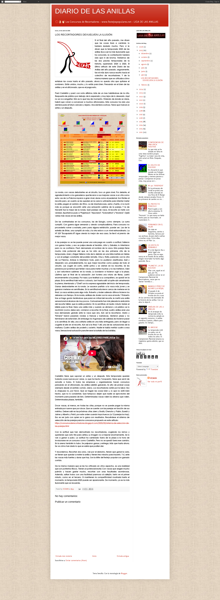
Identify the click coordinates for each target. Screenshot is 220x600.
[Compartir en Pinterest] (92, 489)
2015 (141, 121)
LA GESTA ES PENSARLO (153, 246)
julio (143, 68)
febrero (144, 85)
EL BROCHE (153, 327)
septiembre (146, 61)
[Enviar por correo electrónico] (83, 489)
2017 (141, 114)
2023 (141, 93)
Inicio (94, 556)
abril (143, 75)
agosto (144, 64)
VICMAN (153, 378)
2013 (141, 129)
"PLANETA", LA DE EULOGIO (155, 267)
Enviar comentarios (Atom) (76, 560)
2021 (141, 100)
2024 (141, 89)
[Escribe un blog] (86, 489)
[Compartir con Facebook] (90, 489)
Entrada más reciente (64, 556)
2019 (141, 107)
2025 (141, 50)
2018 (141, 111)
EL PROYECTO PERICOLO (154, 205)
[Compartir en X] (88, 489)
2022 (141, 96)
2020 (141, 104)
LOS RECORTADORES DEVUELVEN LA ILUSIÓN (151, 79)
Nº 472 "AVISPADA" (155, 186)
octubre (144, 57)
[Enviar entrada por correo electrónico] (79, 489)
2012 (141, 132)
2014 (141, 125)
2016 (141, 118)
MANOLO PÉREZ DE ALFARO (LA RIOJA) (156, 287)
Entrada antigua (123, 556)
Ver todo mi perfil (155, 382)
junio (143, 71)
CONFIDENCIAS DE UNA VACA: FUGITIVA (156, 144)
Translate (154, 369)
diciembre (145, 53)
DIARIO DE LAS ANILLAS (95, 11)
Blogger (124, 573)
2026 (141, 47)
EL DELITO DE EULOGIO (154, 166)
